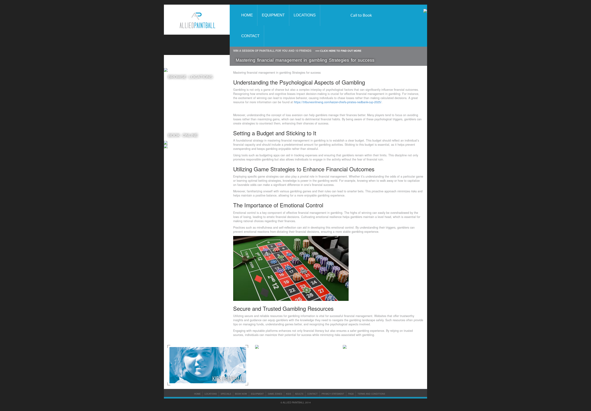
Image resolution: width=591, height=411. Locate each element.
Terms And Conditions (371, 393)
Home (247, 15)
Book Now (241, 393)
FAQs (351, 393)
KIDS (288, 393)
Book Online (183, 135)
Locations (305, 15)
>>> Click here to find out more (338, 50)
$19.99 (185, 95)
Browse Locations (190, 77)
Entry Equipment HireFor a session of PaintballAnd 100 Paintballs (181, 123)
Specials (226, 393)
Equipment (273, 15)
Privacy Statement (333, 393)
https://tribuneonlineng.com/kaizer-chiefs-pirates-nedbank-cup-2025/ (338, 102)
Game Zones (275, 393)
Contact (250, 36)
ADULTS (299, 393)
